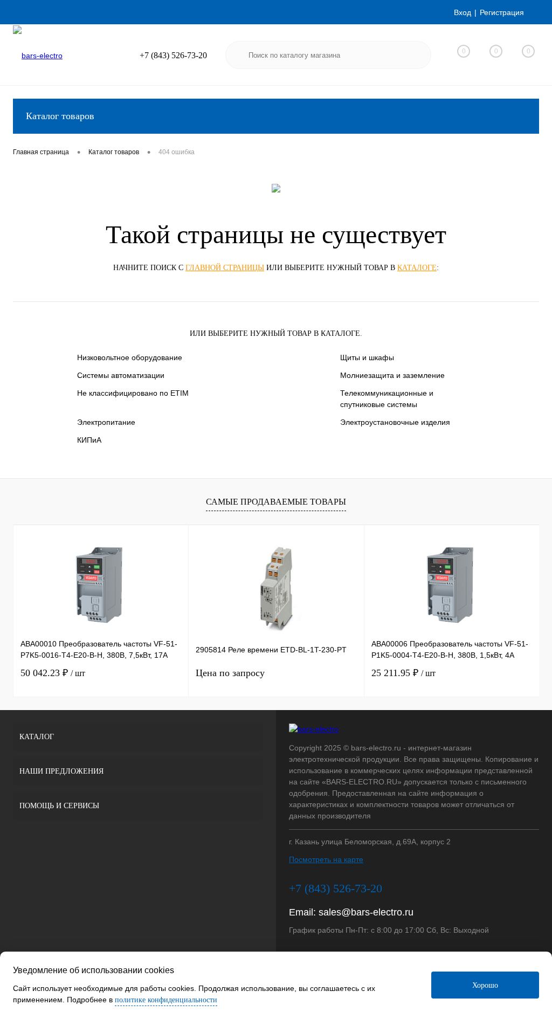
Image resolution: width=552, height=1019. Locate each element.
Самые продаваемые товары (276, 501)
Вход (462, 12)
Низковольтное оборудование (129, 357)
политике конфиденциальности (166, 1000)
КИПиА (89, 440)
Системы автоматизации (120, 375)
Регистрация (502, 12)
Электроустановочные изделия (395, 422)
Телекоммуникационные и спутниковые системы (386, 399)
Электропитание (106, 422)
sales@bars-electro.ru (366, 912)
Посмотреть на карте (326, 859)
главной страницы (224, 268)
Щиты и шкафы (367, 357)
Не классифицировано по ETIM (133, 393)
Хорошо (485, 985)
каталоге (417, 268)
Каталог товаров (60, 116)
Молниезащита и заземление (392, 375)
